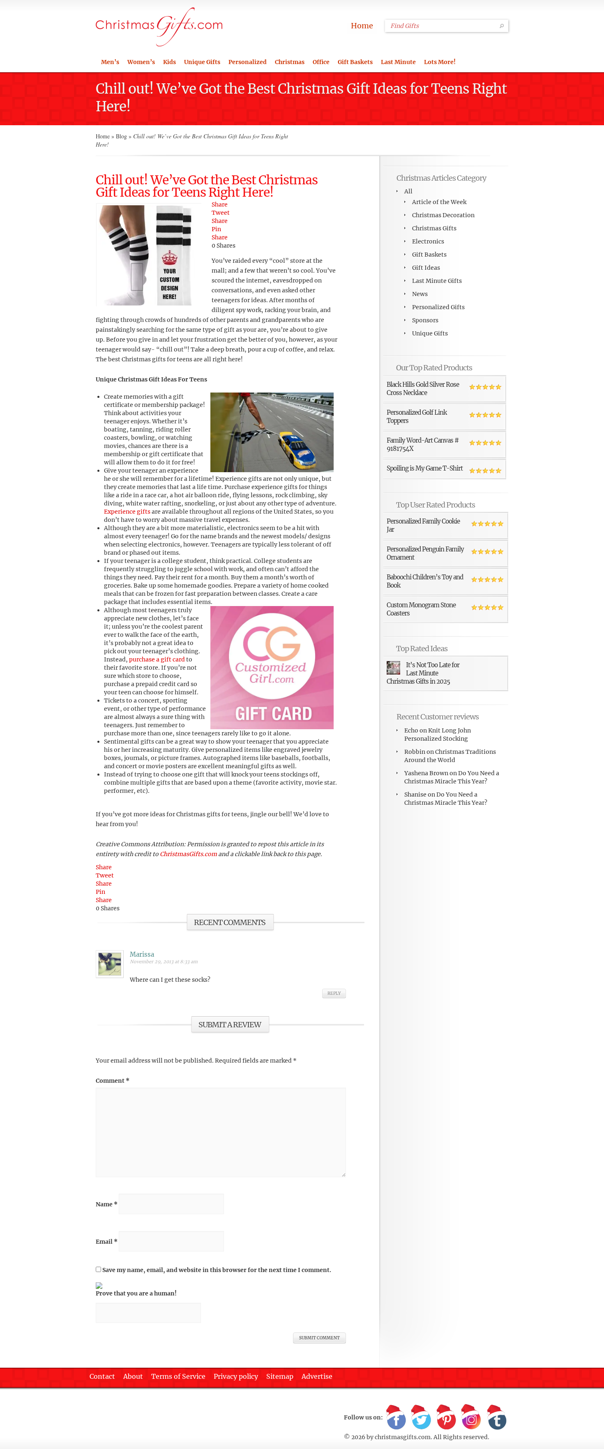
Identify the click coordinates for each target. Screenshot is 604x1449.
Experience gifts (127, 511)
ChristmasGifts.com (189, 854)
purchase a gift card (157, 659)
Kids (169, 62)
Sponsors (425, 320)
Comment (112, 1080)
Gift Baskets (355, 62)
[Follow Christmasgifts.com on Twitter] (421, 1417)
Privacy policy (236, 1376)
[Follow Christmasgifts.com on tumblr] (496, 1417)
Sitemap (279, 1376)
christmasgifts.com (403, 1437)
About (133, 1376)
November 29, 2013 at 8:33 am (164, 961)
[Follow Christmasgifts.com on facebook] (396, 1417)
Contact (102, 1376)
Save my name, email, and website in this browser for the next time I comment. (216, 1270)
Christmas (289, 62)
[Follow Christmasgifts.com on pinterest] (446, 1417)
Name (107, 1204)
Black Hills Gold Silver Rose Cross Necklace (423, 389)
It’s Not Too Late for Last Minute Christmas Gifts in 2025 (423, 673)
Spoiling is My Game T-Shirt (425, 468)
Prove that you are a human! (136, 1293)
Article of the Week (439, 202)
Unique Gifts (202, 62)
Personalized (247, 62)
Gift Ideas (426, 267)
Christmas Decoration (443, 215)
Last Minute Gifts (437, 281)
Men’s (110, 62)
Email (107, 1241)
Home (362, 25)
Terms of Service (178, 1376)
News (420, 294)
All (408, 191)
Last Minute (398, 62)
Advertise (317, 1376)
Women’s (141, 62)
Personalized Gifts (438, 307)
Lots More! (440, 62)
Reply (334, 993)
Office (321, 62)
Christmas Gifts (434, 228)
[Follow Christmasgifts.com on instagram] (471, 1417)
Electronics (428, 241)
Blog (121, 136)
